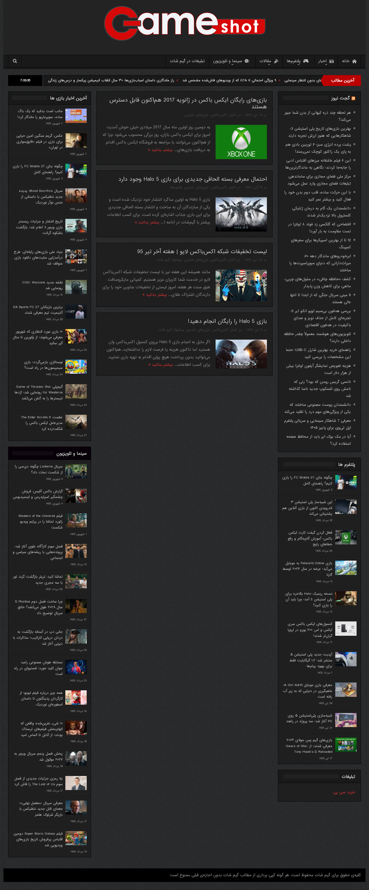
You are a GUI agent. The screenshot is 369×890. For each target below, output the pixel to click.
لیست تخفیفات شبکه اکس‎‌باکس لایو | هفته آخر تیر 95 (202, 251)
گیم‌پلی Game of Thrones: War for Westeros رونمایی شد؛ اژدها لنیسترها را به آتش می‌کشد (39, 392)
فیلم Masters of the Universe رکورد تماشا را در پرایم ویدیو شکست (41, 521)
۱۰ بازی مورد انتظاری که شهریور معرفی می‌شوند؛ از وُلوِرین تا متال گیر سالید (38, 337)
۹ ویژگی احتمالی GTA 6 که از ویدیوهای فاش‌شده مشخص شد (262, 80)
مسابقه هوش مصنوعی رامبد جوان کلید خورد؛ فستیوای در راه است (38, 668)
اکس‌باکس (219, 115)
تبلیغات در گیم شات (187, 61)
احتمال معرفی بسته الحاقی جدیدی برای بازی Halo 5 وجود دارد (192, 179)
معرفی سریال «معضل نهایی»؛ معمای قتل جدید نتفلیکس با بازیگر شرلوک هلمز (41, 809)
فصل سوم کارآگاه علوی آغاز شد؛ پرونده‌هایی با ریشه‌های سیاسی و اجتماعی (38, 552)
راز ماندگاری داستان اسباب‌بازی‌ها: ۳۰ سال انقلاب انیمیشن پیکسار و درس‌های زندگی (144, 80)
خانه (346, 61)
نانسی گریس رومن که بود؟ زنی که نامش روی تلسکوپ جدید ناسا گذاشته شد (320, 389)
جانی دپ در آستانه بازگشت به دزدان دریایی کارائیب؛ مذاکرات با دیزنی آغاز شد (38, 637)
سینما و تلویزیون (227, 61)
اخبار (322, 61)
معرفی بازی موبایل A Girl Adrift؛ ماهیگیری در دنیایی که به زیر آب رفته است (307, 690)
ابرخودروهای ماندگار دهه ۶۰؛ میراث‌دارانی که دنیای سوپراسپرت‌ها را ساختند (320, 263)
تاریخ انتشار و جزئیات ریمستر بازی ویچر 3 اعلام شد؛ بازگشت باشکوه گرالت (39, 227)
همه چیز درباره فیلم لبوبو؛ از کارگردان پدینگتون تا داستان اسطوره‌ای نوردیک (41, 698)
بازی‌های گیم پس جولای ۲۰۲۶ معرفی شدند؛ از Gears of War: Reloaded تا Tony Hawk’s (309, 746)
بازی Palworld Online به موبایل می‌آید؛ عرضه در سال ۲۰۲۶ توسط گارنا (307, 569)
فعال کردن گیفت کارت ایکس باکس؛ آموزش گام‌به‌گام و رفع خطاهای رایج (310, 538)
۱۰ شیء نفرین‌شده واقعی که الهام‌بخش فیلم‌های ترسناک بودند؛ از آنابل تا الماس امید (42, 729)
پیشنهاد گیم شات (169, 259)
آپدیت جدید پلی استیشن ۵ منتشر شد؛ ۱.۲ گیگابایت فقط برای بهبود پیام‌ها (310, 660)
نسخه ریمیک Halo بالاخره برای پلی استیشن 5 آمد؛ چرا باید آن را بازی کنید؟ (308, 599)
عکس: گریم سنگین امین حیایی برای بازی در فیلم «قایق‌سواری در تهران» (39, 141)
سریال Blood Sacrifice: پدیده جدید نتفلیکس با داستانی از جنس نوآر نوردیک (41, 196)
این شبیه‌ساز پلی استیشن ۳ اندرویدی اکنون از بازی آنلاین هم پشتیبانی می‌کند (307, 508)
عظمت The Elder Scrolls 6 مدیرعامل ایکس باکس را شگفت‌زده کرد (42, 423)
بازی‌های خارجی (197, 115)
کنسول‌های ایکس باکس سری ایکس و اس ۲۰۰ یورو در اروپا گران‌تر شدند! (310, 629)
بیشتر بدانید (161, 150)
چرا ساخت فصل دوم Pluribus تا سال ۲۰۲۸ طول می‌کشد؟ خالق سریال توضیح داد (39, 607)
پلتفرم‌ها (294, 61)
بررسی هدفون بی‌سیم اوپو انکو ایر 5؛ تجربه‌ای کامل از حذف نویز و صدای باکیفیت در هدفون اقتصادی (320, 318)
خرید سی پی (344, 792)
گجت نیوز (340, 98)
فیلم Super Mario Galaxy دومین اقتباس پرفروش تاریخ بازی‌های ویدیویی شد (38, 839)
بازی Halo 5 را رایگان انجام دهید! (227, 321)
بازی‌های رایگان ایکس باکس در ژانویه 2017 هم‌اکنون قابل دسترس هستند (188, 103)
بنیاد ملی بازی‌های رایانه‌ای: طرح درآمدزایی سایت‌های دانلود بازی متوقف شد (38, 257)
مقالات (265, 61)
